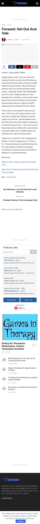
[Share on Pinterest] (27, 67)
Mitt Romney (11, 177)
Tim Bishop (31, 141)
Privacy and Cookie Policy (25, 518)
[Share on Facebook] (12, 67)
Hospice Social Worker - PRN (14, 288)
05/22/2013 (25, 39)
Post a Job (28, 300)
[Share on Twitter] (19, 67)
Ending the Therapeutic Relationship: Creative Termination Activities (13, 346)
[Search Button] (37, 3)
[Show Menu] (3, 3)
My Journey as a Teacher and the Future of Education (23, 388)
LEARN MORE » (7, 498)
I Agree (20, 521)
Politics (9, 25)
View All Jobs (11, 300)
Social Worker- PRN (11, 268)
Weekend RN (8, 278)
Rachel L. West (13, 39)
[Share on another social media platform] (34, 67)
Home (3, 25)
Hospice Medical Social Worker (15, 258)
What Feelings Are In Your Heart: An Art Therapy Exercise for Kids (21, 359)
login (8, 209)
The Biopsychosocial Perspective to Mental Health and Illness (22, 378)
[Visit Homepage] (20, 3)
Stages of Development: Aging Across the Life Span (22, 369)
